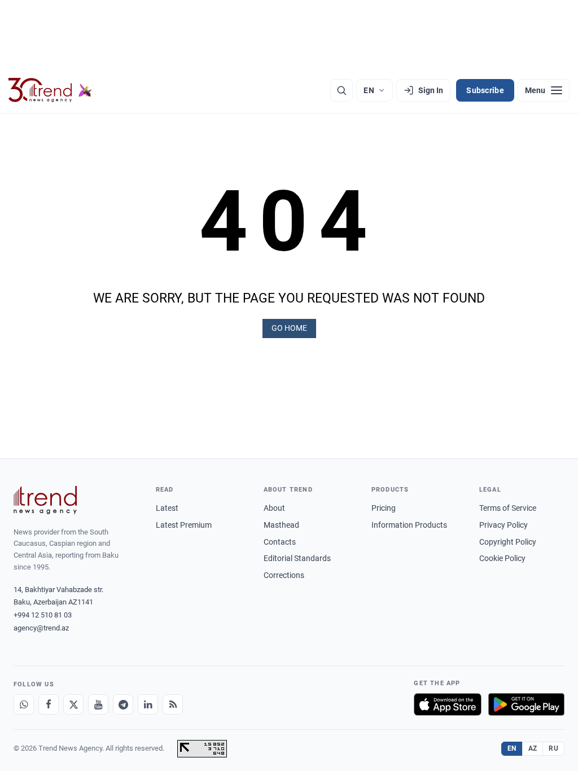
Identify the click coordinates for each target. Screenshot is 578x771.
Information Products (409, 524)
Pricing (383, 507)
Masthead (281, 524)
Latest (167, 507)
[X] (73, 704)
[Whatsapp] (24, 704)
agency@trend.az (41, 628)
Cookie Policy (502, 558)
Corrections (284, 575)
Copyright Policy (507, 541)
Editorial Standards (297, 558)
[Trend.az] (50, 90)
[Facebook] (48, 704)
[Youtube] (98, 704)
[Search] (341, 90)
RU (553, 748)
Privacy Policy (503, 524)
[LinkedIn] (148, 704)
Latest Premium (184, 524)
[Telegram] (123, 704)
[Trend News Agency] (45, 500)
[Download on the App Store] (447, 704)
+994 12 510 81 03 (43, 615)
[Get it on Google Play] (526, 704)
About (274, 507)
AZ (532, 748)
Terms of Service (507, 507)
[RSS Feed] (173, 704)
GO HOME (289, 327)
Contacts (280, 541)
